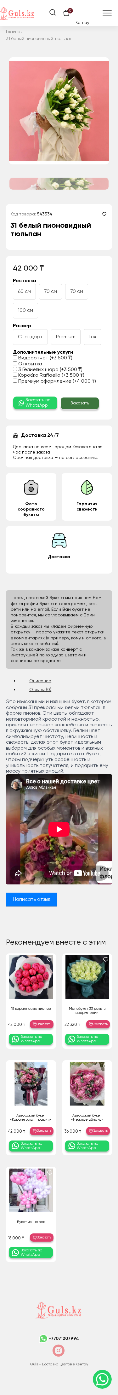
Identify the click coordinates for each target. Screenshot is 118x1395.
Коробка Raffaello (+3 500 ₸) (50, 375)
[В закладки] (104, 214)
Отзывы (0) (40, 690)
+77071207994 (64, 1338)
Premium (66, 337)
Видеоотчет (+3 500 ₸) (44, 358)
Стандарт (30, 337)
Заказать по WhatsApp (38, 403)
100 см (25, 310)
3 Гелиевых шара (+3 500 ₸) (49, 369)
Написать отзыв (31, 899)
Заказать (79, 403)
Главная (14, 32)
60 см (24, 291)
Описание (40, 681)
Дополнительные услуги (43, 352)
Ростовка (24, 280)
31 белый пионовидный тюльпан (39, 39)
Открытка (29, 364)
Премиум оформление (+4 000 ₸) (56, 381)
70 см (50, 291)
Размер (22, 326)
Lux (92, 337)
